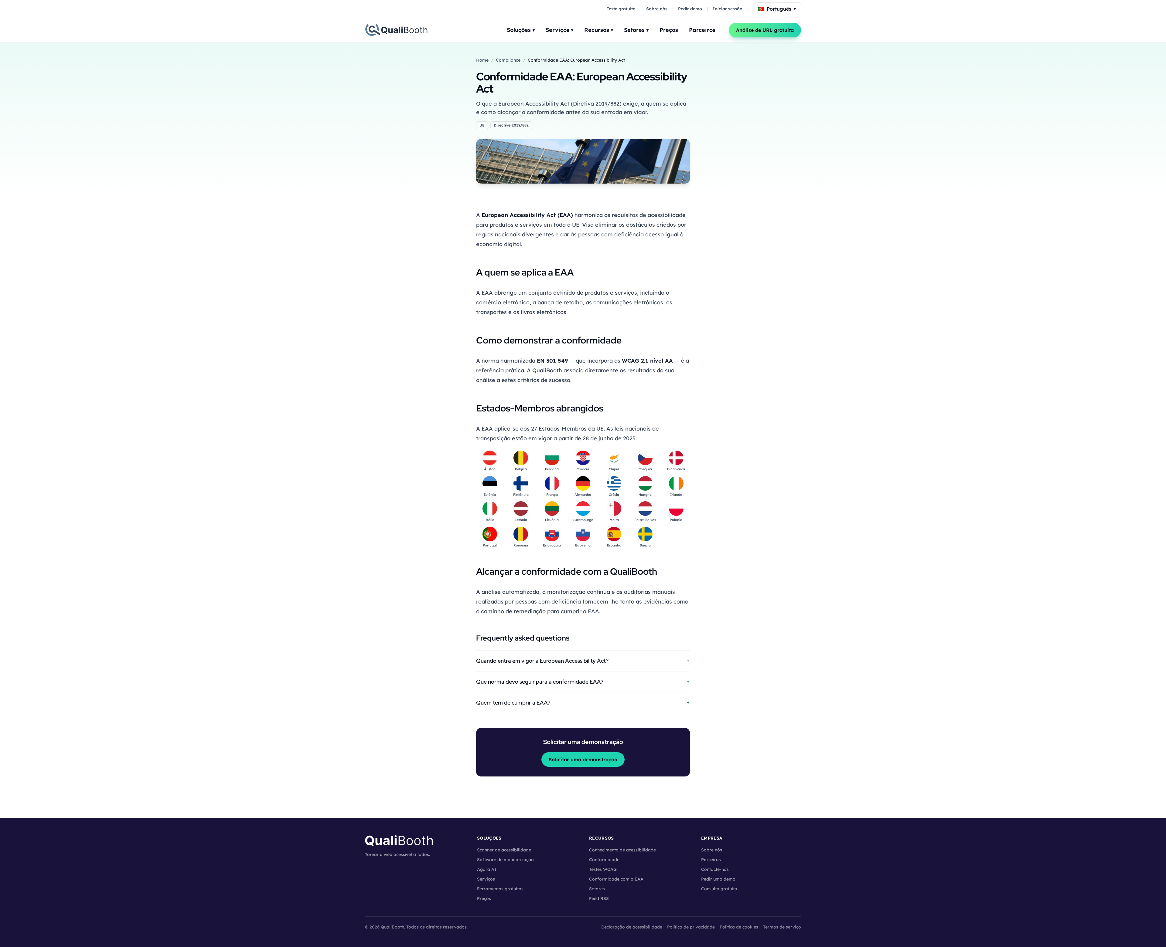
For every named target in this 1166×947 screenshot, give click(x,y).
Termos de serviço (782, 927)
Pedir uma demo (718, 879)
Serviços (559, 29)
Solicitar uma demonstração (583, 759)
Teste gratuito (621, 9)
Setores (636, 29)
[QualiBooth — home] (396, 30)
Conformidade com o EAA (616, 879)
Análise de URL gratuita (765, 30)
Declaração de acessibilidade (631, 927)
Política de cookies (739, 927)
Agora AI (486, 869)
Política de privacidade (691, 927)
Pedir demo (690, 9)
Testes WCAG (603, 869)
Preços (669, 29)
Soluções (521, 29)
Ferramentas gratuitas (500, 888)
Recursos (598, 29)
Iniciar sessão (727, 9)
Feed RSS (599, 898)
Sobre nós (656, 9)
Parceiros (702, 29)
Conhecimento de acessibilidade (622, 850)
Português (781, 9)
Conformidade (604, 859)
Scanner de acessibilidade (504, 850)
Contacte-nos (715, 869)
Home (482, 60)
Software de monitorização (505, 859)
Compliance (508, 60)
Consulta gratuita (719, 888)
